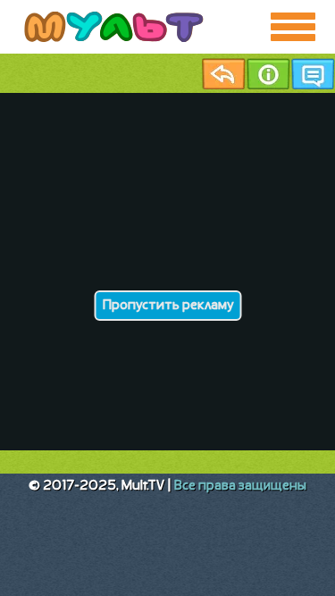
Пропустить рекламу (167, 305)
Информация (268, 73)
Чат (312, 73)
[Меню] (293, 26)
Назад (223, 73)
